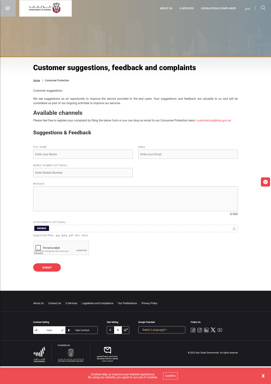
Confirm (170, 376)
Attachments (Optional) (49, 222)
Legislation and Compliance (97, 303)
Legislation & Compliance (218, 8)
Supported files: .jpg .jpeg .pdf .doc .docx (60, 235)
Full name (40, 147)
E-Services (187, 8)
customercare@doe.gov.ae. (214, 120)
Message (39, 184)
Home (36, 80)
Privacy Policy (149, 303)
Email (141, 147)
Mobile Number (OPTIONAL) (50, 165)
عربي (247, 8)
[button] (265, 182)
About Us (166, 8)
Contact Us (54, 303)
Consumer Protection (57, 80)
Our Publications (127, 303)
